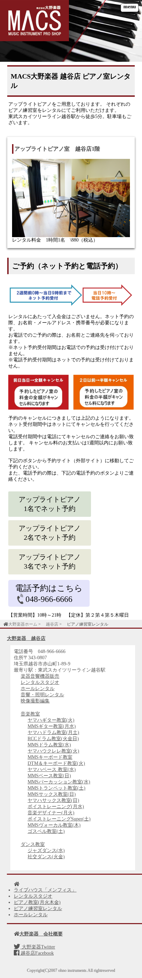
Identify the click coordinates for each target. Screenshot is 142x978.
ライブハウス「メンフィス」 (45, 890)
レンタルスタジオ (40, 682)
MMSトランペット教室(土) (56, 788)
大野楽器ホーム (22, 624)
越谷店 (52, 624)
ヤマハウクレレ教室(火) (53, 751)
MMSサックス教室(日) (52, 794)
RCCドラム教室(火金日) (53, 738)
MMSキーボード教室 (50, 757)
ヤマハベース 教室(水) (52, 769)
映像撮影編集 (35, 700)
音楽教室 (30, 714)
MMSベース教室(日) (49, 775)
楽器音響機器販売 (40, 676)
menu (129, 6)
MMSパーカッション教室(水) (59, 781)
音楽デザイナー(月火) (51, 812)
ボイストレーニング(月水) (56, 806)
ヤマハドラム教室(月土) (53, 732)
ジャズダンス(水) (46, 850)
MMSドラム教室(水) (49, 744)
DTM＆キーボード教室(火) (56, 763)
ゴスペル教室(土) (46, 831)
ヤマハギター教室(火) (51, 720)
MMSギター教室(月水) (52, 726)
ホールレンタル (37, 688)
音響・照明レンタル (42, 694)
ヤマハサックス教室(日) (53, 800)
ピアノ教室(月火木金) (37, 902)
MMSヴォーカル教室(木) (54, 825)
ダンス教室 (33, 844)
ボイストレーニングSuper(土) (59, 819)
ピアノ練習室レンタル (38, 908)
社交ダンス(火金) (46, 856)
